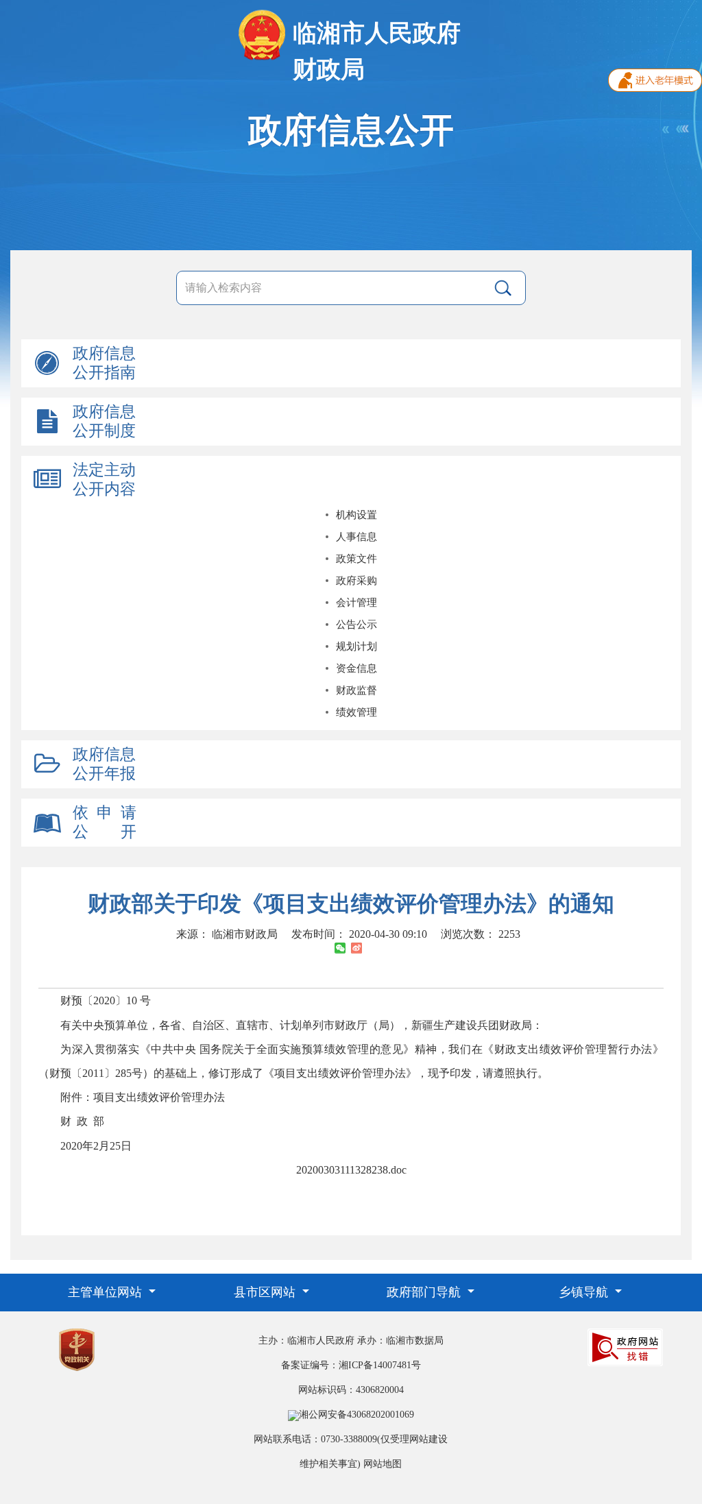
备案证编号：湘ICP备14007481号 (351, 1365)
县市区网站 (266, 1292)
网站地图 (382, 1464)
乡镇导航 (585, 1292)
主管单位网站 (106, 1292)
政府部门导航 (425, 1292)
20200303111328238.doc (351, 1170)
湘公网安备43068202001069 (356, 1414)
